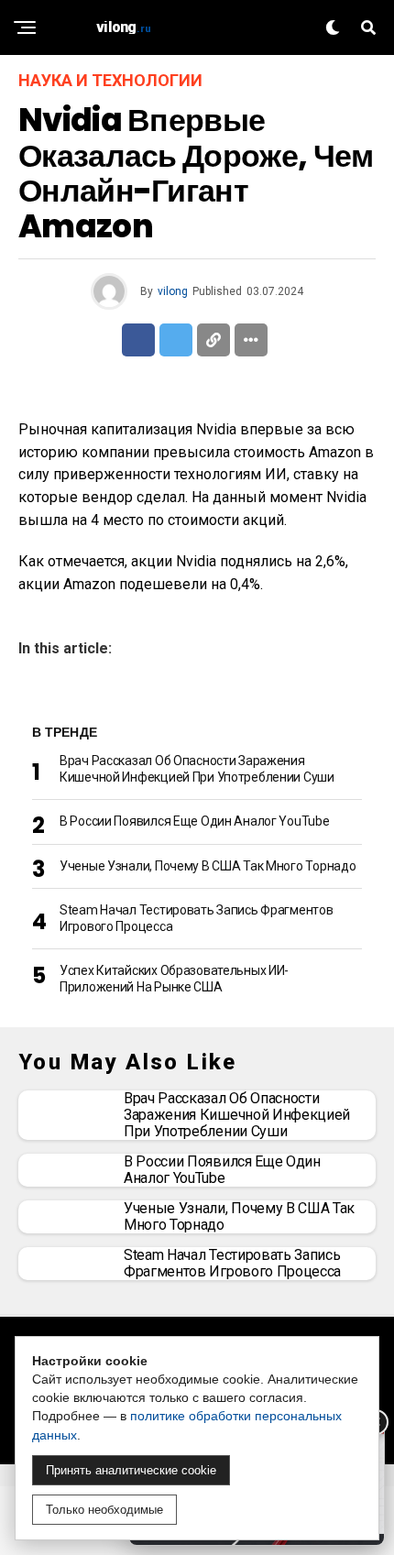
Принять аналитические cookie (131, 1470)
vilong (173, 291)
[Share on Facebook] (138, 339)
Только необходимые (104, 1510)
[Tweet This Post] (175, 339)
